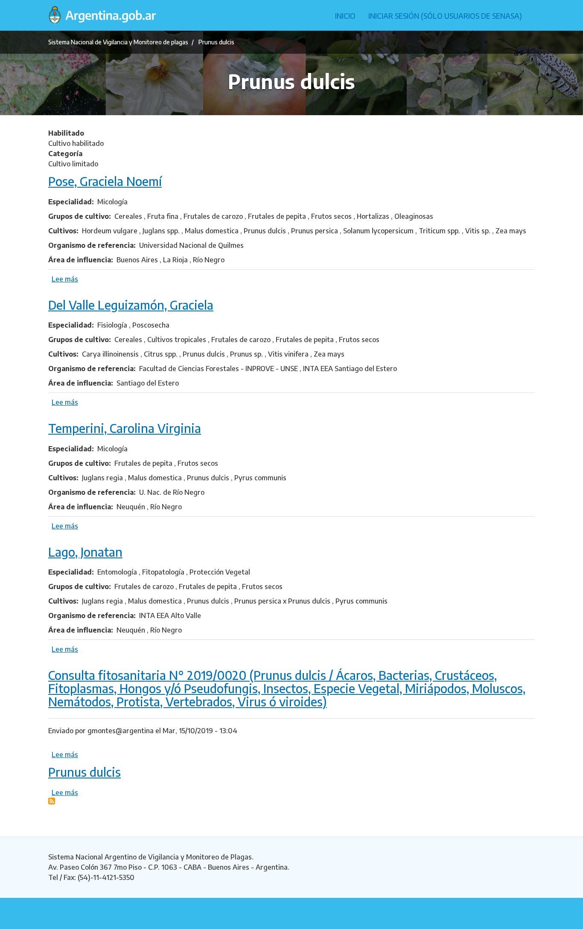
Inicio (345, 15)
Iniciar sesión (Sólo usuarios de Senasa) (445, 15)
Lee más (65, 279)
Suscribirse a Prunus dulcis (51, 801)
